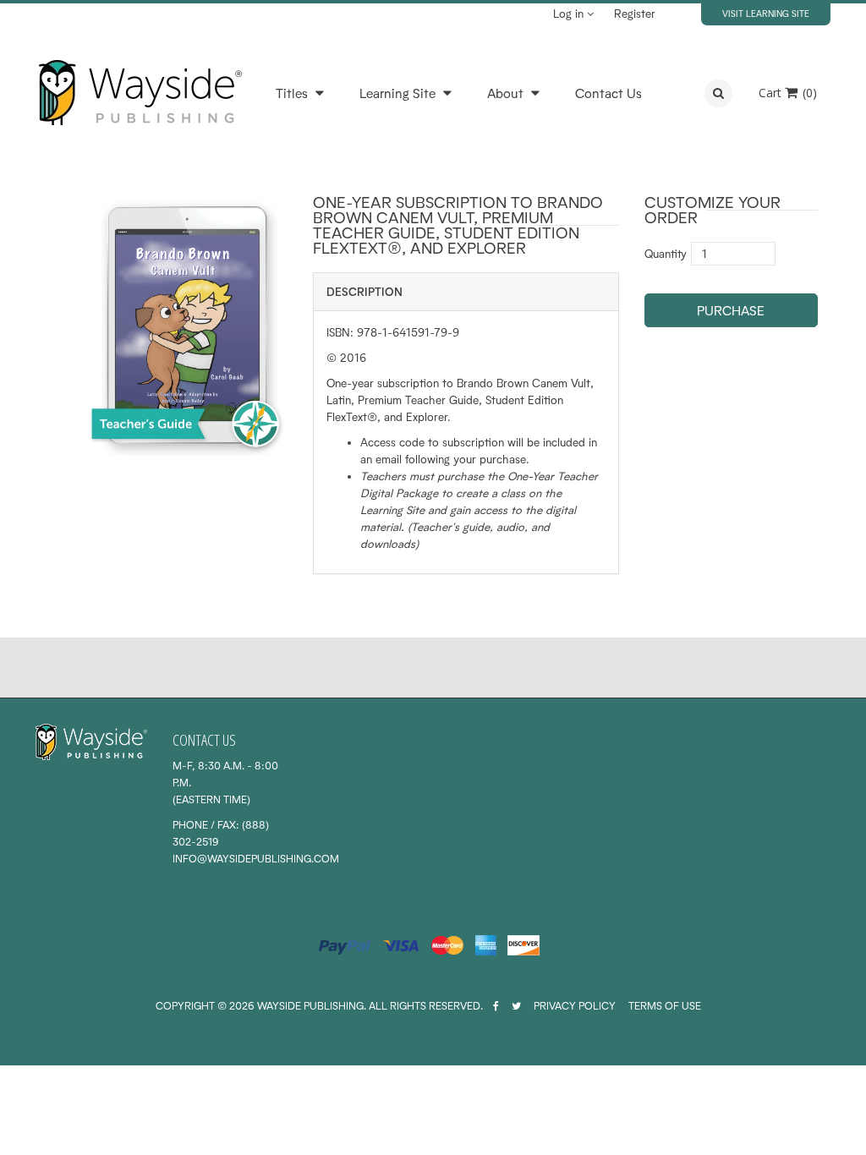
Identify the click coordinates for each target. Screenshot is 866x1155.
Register (634, 13)
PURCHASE (731, 311)
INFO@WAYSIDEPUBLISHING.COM (256, 858)
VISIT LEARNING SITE (765, 13)
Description (364, 291)
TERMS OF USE (664, 1005)
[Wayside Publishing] (140, 93)
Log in (570, 13)
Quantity (665, 253)
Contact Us (608, 93)
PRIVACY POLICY (575, 1005)
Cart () (788, 93)
